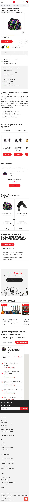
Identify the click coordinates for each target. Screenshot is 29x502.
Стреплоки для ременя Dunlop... (7, 147)
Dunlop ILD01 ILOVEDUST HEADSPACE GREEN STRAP (7, 214)
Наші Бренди (4, 444)
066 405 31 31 (4, 427)
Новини (3, 442)
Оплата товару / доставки (7, 458)
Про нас (3, 439)
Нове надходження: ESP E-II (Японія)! (11, 320)
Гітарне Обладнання (5, 5)
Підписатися (24, 408)
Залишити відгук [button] (8, 244)
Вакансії (3, 487)
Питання (11, 248)
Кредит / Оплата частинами (7, 468)
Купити (6, 41)
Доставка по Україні (5, 466)
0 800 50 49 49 (4, 422)
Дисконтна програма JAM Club (8, 482)
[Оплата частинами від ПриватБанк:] (8, 47)
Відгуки (5, 248)
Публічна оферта (5, 450)
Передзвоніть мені (21, 342)
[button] (23, 2)
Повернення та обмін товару (7, 463)
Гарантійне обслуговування (7, 461)
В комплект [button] (7, 154)
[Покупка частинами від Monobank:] (3, 47)
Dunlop (24, 5)
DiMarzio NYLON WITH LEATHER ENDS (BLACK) (22, 214)
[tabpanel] (14, 24)
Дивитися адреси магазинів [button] (14, 280)
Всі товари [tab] (6, 130)
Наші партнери (4, 485)
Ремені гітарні (16, 5)
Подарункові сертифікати (7, 447)
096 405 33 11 (4, 425)
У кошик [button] (14, 185)
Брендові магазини (5, 477)
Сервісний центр (5, 479)
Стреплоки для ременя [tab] (21, 130)
